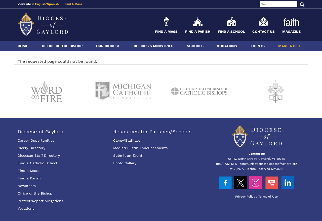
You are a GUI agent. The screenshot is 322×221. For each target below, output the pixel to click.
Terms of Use (268, 196)
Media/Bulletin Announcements (140, 148)
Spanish (53, 4)
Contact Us (263, 31)
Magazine (291, 31)
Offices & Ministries (153, 46)
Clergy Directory (31, 148)
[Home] (43, 24)
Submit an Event (127, 155)
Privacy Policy (245, 196)
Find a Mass (166, 31)
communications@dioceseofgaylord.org (268, 164)
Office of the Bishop (62, 46)
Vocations (227, 46)
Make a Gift (289, 46)
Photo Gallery (124, 163)
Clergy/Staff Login (128, 140)
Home (23, 46)
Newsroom (27, 186)
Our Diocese (108, 46)
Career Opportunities (36, 140)
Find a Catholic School (37, 163)
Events (258, 46)
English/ (41, 4)
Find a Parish (197, 31)
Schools (195, 46)
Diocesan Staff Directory (39, 155)
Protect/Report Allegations (40, 201)
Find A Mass (73, 4)
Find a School (231, 31)
